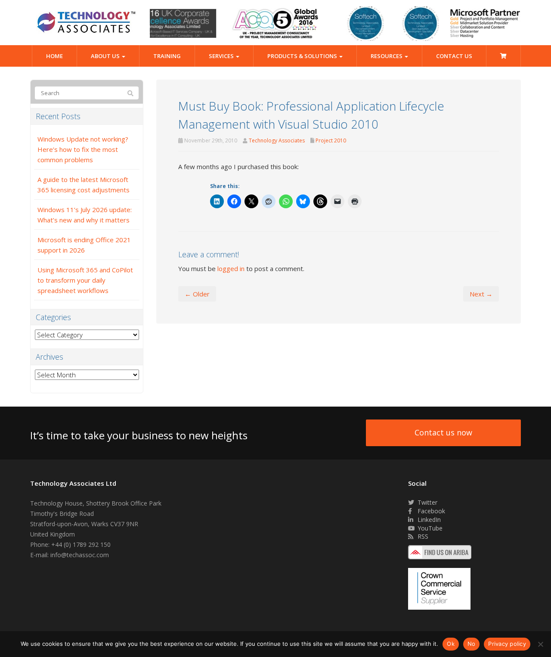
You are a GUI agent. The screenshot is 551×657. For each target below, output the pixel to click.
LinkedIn (428, 519)
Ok (451, 643)
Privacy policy (507, 643)
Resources (387, 56)
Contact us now (443, 432)
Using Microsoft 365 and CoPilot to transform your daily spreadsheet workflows (85, 280)
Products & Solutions (302, 56)
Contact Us (454, 56)
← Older (197, 294)
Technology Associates (277, 140)
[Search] (130, 93)
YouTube (429, 528)
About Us (106, 56)
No (471, 643)
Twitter (426, 502)
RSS (422, 536)
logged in (231, 268)
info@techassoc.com (79, 555)
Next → (481, 294)
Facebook (430, 511)
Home (54, 56)
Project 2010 (331, 140)
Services (222, 56)
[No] (540, 644)
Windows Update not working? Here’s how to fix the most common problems (82, 149)
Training (167, 56)
